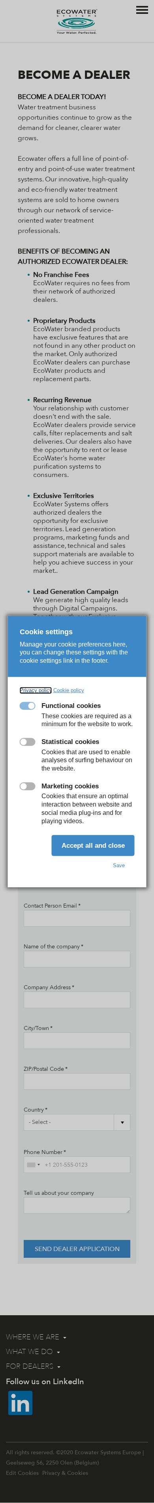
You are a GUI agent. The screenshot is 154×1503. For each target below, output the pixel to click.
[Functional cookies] (28, 706)
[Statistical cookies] (28, 742)
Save (119, 865)
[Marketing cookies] (28, 786)
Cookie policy (68, 690)
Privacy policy (36, 690)
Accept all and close (93, 845)
